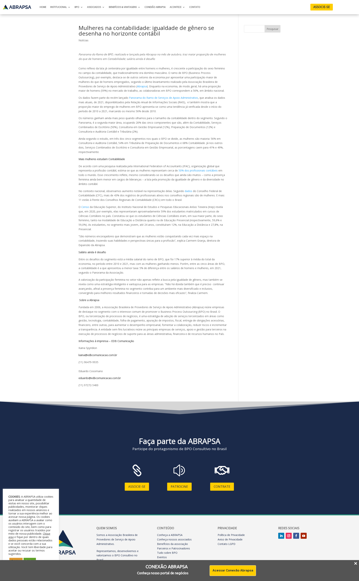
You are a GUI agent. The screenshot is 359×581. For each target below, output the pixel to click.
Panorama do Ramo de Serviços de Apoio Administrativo (163, 97)
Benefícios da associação (172, 544)
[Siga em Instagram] (289, 536)
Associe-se (321, 7)
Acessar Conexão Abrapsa (233, 570)
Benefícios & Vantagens (123, 7)
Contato (194, 7)
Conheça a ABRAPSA (169, 535)
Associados (94, 7)
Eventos (162, 557)
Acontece (175, 7)
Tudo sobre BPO (167, 552)
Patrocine (179, 486)
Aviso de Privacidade (230, 539)
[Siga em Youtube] (304, 536)
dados (188, 191)
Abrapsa (142, 86)
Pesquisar (272, 29)
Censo (85, 207)
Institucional (58, 7)
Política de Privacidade (231, 535)
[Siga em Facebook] (296, 536)
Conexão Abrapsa (155, 7)
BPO (77, 7)
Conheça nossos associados (174, 539)
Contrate (222, 486)
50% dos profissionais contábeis (198, 170)
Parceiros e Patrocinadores (173, 548)
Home (43, 7)
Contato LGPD (226, 544)
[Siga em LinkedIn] (281, 536)
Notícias (83, 40)
